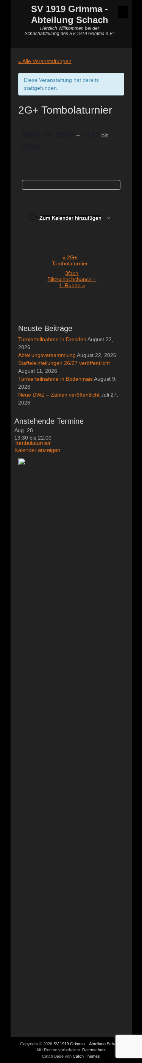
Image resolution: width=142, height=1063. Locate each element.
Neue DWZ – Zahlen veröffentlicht (59, 395)
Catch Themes (86, 1056)
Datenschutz (94, 1050)
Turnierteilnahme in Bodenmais (55, 379)
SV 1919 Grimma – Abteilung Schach (87, 1043)
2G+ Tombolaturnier (70, 260)
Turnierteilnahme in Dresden (52, 339)
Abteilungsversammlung (47, 355)
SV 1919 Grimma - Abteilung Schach (69, 14)
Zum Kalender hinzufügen (70, 218)
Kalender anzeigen (37, 450)
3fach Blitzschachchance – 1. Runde (71, 279)
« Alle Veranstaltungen (45, 61)
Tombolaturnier (32, 443)
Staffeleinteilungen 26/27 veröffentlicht (64, 363)
